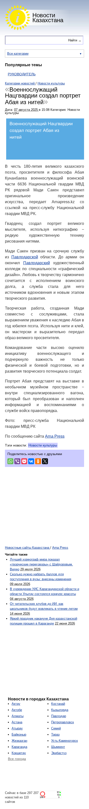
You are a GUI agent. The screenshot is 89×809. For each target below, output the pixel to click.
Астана (17, 722)
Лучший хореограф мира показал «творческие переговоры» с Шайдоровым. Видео (41, 564)
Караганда (19, 747)
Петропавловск (62, 722)
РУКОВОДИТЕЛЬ (18, 74)
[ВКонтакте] (31, 461)
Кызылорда (59, 710)
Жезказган (19, 741)
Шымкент (58, 747)
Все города (17, 759)
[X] (45, 461)
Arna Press (55, 436)
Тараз (55, 734)
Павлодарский (36, 263)
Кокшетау (19, 753)
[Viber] (17, 461)
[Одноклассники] (38, 461)
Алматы (17, 716)
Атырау (17, 728)
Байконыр (19, 734)
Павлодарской (24, 257)
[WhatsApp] (10, 461)
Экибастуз (59, 753)
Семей (56, 728)
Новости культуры (42, 445)
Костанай (58, 704)
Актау (16, 704)
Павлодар (58, 716)
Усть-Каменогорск (64, 741)
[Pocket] (24, 461)
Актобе (17, 710)
